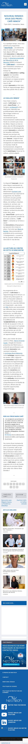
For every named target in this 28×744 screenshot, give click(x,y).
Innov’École (8, 48)
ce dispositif (13, 107)
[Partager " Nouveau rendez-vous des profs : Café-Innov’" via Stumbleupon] (10, 487)
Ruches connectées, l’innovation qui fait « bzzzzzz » (13, 529)
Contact (6, 677)
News (22, 24)
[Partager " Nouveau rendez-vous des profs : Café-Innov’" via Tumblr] (14, 484)
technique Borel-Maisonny (13, 353)
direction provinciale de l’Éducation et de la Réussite (13, 60)
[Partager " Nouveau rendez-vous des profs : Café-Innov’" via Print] (17, 487)
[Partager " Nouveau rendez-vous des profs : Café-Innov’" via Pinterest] (17, 484)
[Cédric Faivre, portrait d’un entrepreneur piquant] (14, 561)
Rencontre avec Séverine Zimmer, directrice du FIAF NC (12, 591)
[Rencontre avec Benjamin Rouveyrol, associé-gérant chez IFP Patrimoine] (14, 540)
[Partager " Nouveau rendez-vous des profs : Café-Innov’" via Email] (14, 487)
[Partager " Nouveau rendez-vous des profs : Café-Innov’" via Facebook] (4, 484)
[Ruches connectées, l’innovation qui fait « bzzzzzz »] (14, 519)
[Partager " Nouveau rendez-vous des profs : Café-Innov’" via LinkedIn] (20, 484)
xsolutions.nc (5, 743)
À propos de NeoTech (10, 672)
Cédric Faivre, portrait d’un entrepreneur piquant (11, 570)
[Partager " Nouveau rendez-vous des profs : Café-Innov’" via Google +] (10, 484)
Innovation (16, 24)
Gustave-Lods (16, 191)
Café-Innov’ (11, 64)
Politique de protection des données (12, 691)
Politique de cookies (10, 686)
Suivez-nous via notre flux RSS (17, 729)
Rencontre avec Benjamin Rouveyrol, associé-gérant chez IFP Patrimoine (13, 550)
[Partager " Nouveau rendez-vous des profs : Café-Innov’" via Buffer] (23, 484)
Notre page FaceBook (17, 705)
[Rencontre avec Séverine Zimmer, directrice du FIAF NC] (14, 582)
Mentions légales (9, 681)
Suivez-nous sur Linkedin (14, 721)
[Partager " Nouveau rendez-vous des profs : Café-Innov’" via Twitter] (7, 484)
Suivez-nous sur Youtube (14, 713)
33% (6, 307)
